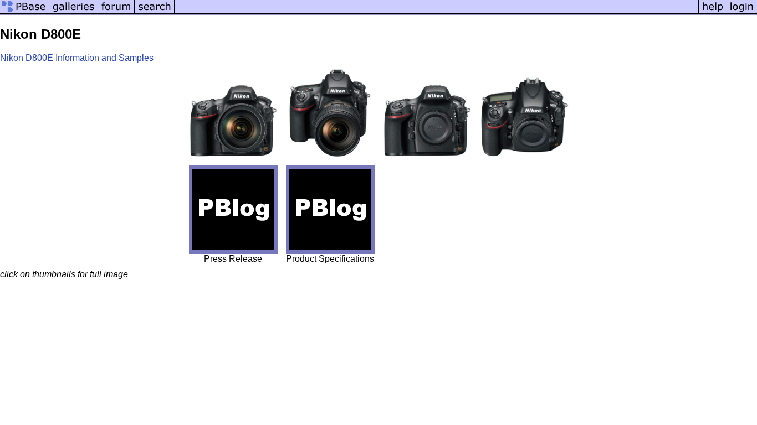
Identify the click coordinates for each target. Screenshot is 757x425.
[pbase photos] (24, 12)
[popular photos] (436, 12)
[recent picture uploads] (73, 12)
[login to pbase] (742, 12)
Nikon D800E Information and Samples (77, 58)
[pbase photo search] (155, 12)
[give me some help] (712, 12)
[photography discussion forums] (116, 12)
